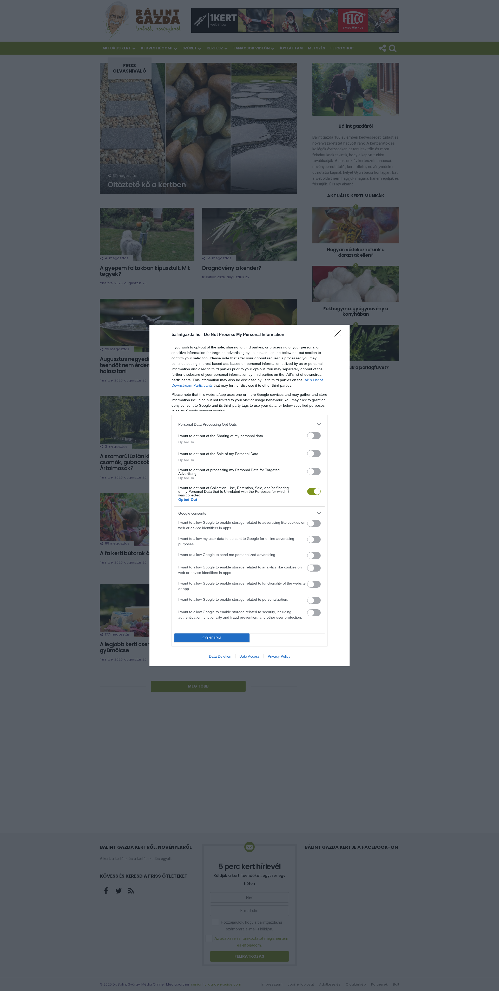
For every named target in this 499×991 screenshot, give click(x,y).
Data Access (249, 656)
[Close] (339, 335)
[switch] (314, 435)
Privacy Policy (279, 656)
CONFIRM (212, 638)
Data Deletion (220, 656)
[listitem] (249, 424)
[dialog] (249, 495)
